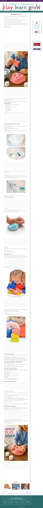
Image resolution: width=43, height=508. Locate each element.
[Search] (39, 1)
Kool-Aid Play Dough (6, 374)
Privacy (17, 504)
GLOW (13, 11)
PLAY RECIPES (6, 11)
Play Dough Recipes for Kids (12, 379)
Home (2, 0)
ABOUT (5, 0)
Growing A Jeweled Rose (23, 507)
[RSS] (41, 1)
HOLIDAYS (19, 11)
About (15, 504)
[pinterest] (40, 1)
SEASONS (15, 11)
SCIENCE (10, 11)
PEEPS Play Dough (6, 372)
